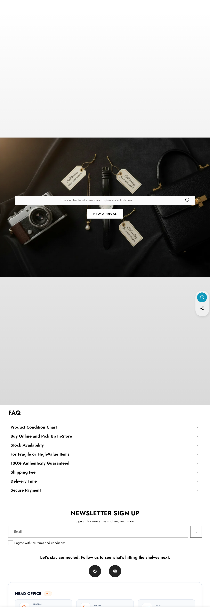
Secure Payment (25, 490)
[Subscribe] (196, 531)
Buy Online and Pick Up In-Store (41, 436)
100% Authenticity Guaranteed (39, 463)
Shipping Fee (22, 472)
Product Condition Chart (33, 427)
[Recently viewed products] (202, 297)
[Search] (187, 200)
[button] (202, 319)
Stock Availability (27, 445)
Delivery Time (23, 481)
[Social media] (202, 308)
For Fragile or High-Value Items (39, 454)
